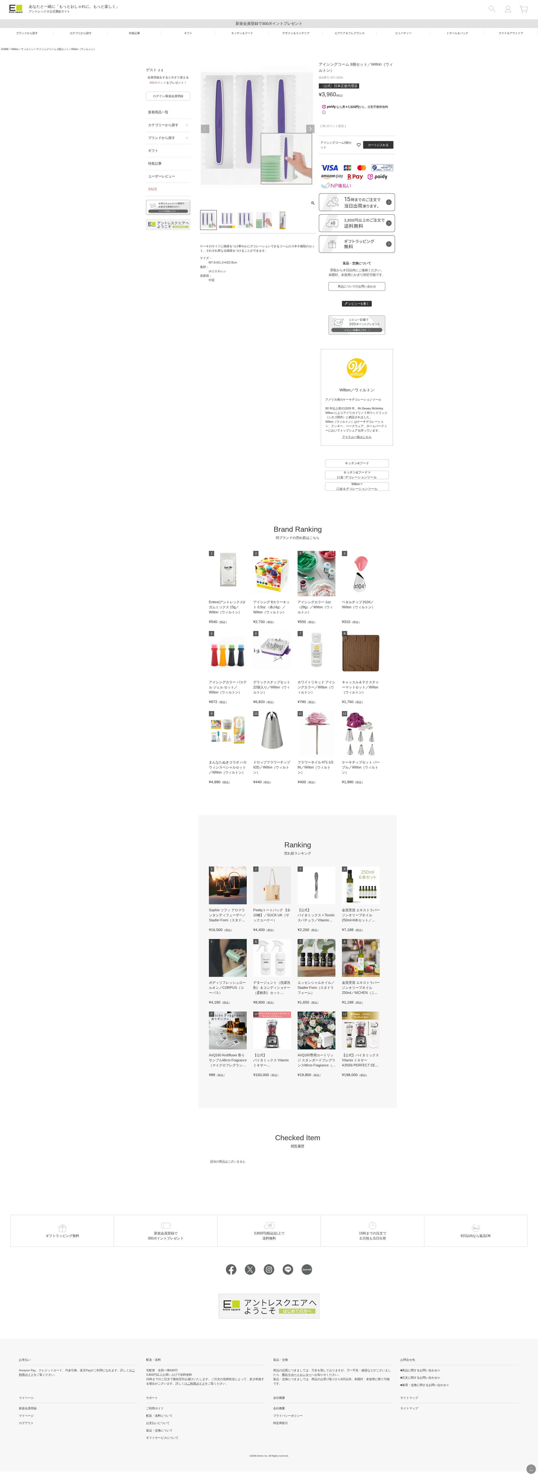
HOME (5, 49)
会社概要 (279, 1408)
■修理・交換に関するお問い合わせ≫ (424, 1385)
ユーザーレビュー (161, 176)
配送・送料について (159, 1415)
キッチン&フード (357, 463)
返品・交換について (159, 1430)
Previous (205, 129)
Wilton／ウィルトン (22, 49)
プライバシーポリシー (288, 1415)
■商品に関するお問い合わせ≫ (420, 1370)
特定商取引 (280, 1423)
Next (310, 129)
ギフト (153, 150)
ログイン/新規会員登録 (168, 96)
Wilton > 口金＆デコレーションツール (356, 486)
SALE (152, 189)
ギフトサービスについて (162, 1437)
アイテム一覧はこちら (357, 437)
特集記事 (155, 163)
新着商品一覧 (158, 112)
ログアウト (26, 1423)
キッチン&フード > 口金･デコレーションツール (357, 475)
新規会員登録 (28, 1408)
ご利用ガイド (196, 1383)
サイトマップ (409, 1408)
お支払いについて (158, 1423)
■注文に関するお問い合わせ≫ (420, 1377)
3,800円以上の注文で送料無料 (269, 23)
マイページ (26, 1415)
